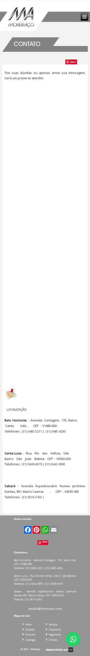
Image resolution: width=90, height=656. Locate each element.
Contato (53, 640)
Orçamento (55, 629)
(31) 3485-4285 (56, 431)
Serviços (53, 624)
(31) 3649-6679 (32, 464)
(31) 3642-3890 (55, 464)
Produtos (30, 634)
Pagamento (55, 634)
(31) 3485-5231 (32, 431)
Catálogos (30, 640)
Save (73, 62)
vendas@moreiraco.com (45, 609)
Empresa (30, 629)
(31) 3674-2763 (32, 497)
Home (28, 624)
